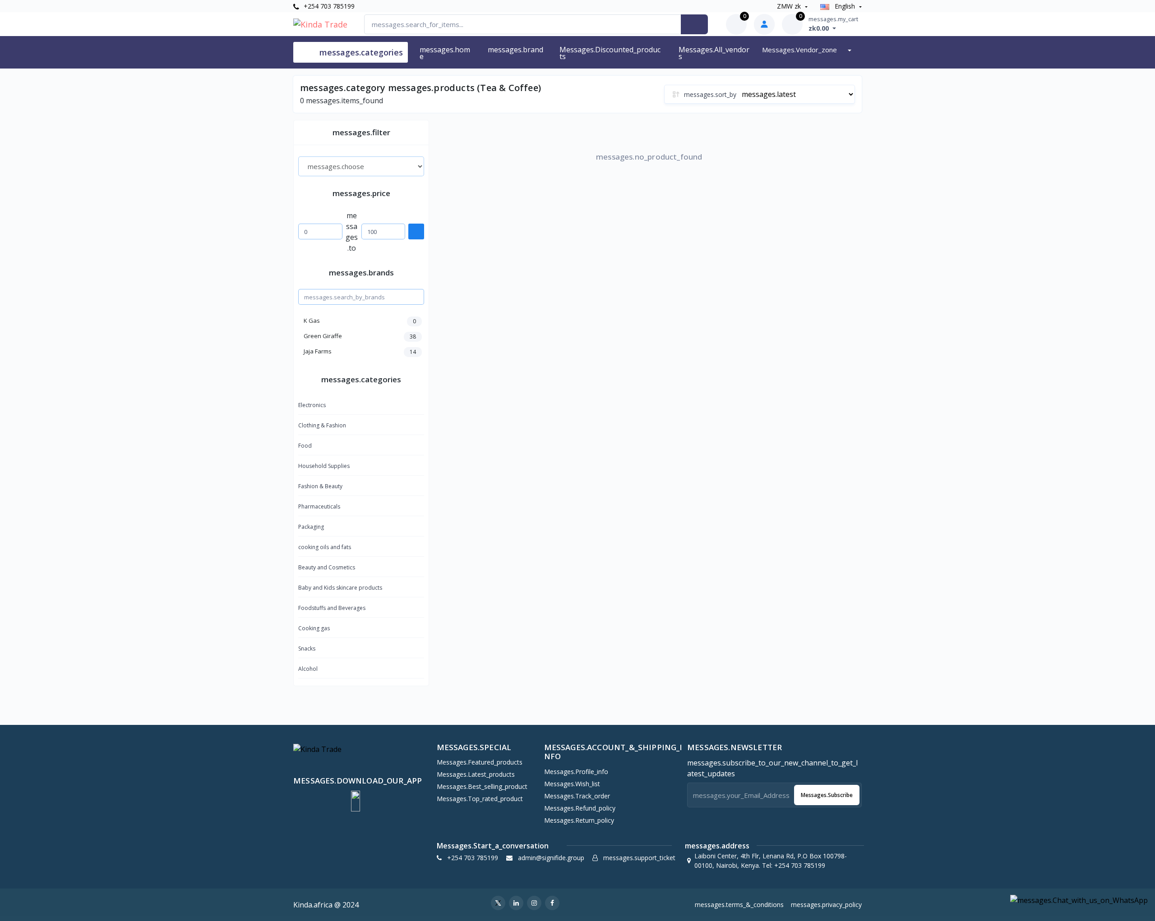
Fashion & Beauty (320, 486)
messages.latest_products (476, 774)
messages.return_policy (579, 820)
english (845, 6)
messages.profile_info (576, 771)
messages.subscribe (827, 795)
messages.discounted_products (610, 53)
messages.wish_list (572, 783)
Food (305, 445)
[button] (355, 801)
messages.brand (515, 50)
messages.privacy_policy (826, 904)
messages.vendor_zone (800, 49)
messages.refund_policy (579, 808)
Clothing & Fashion (322, 425)
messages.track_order (577, 796)
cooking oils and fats (324, 547)
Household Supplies (324, 466)
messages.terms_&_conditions (739, 904)
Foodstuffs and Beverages (331, 608)
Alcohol (308, 669)
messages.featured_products (479, 762)
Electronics (312, 405)
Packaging (311, 527)
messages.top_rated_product (480, 798)
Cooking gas (314, 628)
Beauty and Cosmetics (326, 567)
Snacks (306, 648)
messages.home (445, 53)
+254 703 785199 (328, 6)
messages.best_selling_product (482, 786)
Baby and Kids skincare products (340, 587)
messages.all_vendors (714, 53)
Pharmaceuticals (319, 506)
